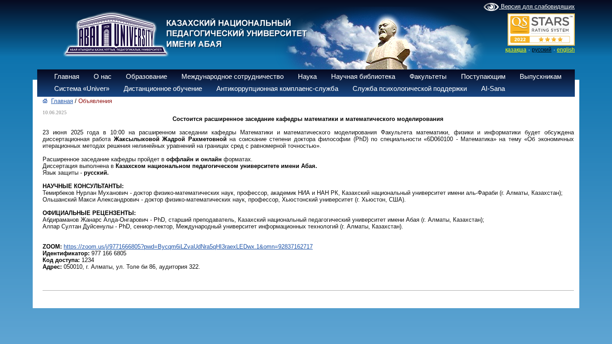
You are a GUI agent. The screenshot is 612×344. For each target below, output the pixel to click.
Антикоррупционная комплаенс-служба (277, 88)
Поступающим (483, 76)
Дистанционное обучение (163, 88)
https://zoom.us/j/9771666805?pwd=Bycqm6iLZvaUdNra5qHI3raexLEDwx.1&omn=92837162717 (188, 246)
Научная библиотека (363, 76)
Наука (307, 76)
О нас (103, 76)
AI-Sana (493, 88)
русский (542, 50)
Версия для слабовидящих (537, 6)
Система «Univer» (81, 88)
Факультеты (428, 76)
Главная (66, 76)
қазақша (515, 50)
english (566, 50)
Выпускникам (540, 76)
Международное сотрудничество (232, 76)
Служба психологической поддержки (410, 88)
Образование (146, 76)
